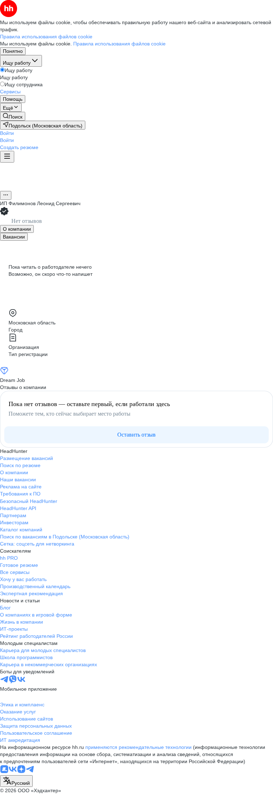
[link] (12, 116)
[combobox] (16, 781)
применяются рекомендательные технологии (138, 747)
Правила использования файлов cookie (119, 43)
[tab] (17, 229)
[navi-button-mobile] (7, 157)
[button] (7, 133)
